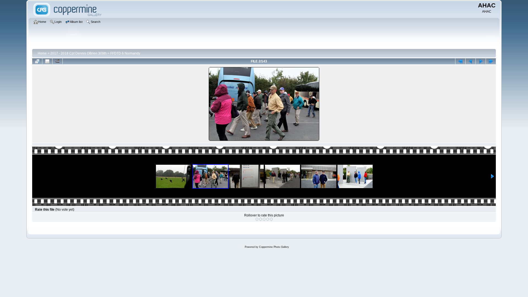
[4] (268, 219)
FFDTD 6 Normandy (125, 53)
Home (42, 53)
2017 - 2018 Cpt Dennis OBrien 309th (78, 53)
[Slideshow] (57, 61)
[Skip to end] (491, 61)
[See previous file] (470, 61)
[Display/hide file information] (47, 61)
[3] (264, 219)
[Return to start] (460, 61)
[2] (260, 219)
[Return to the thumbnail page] (37, 61)
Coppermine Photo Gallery (274, 247)
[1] (257, 219)
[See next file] (481, 61)
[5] (271, 219)
